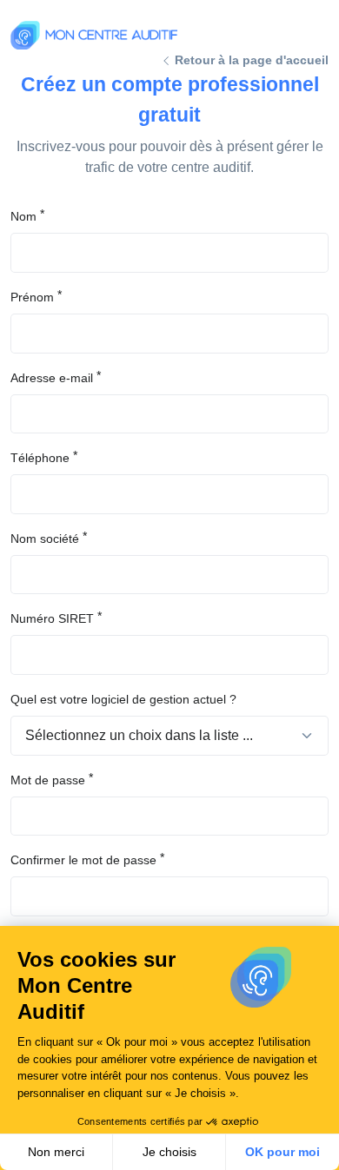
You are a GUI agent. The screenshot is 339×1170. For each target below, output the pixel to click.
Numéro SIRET (52, 618)
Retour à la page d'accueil (250, 60)
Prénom (32, 297)
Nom (23, 216)
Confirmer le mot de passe (83, 860)
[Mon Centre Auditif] (93, 35)
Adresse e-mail (51, 378)
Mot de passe (47, 780)
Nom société (44, 538)
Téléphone (40, 458)
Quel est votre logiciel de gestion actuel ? (123, 699)
